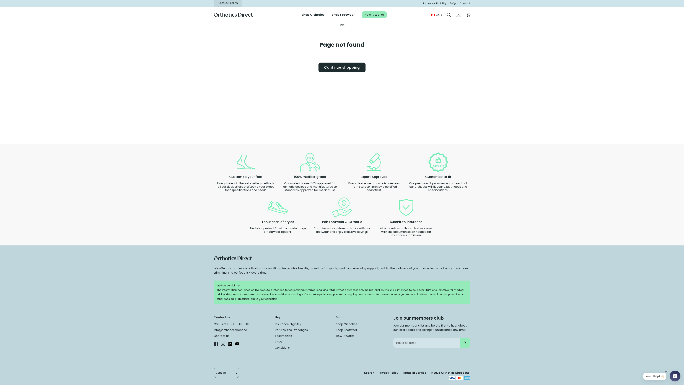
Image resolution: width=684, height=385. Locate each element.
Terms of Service (414, 373)
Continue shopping (342, 67)
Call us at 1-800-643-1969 (232, 324)
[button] (449, 15)
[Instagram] (223, 344)
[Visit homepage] (235, 15)
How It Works (374, 15)
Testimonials (283, 336)
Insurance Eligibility (288, 324)
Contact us (221, 336)
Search (369, 373)
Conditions (282, 348)
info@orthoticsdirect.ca (230, 330)
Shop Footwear (343, 15)
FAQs (278, 342)
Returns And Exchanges (291, 330)
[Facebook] (216, 344)
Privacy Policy (388, 373)
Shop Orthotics (313, 15)
